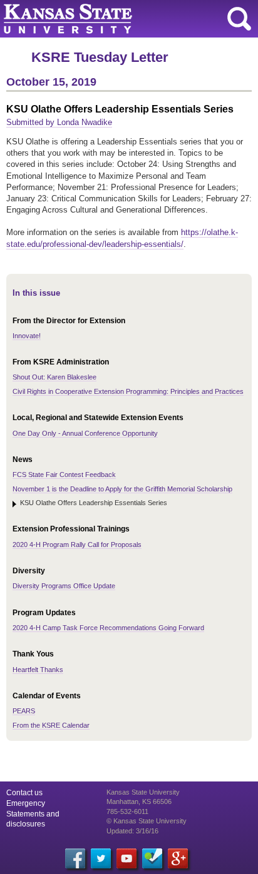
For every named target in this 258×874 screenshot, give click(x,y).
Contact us (24, 792)
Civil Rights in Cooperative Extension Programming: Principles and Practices (128, 391)
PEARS (24, 711)
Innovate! (27, 335)
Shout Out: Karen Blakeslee (54, 377)
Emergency (25, 803)
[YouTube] (126, 858)
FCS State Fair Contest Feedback (64, 474)
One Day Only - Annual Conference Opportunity (85, 433)
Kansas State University (114, 19)
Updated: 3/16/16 (132, 831)
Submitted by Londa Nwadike (59, 122)
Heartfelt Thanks (38, 669)
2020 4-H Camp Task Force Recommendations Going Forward (108, 627)
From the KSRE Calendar (51, 725)
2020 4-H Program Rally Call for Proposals (77, 544)
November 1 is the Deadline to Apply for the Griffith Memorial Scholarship (122, 489)
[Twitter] (101, 858)
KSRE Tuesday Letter (99, 57)
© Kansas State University (146, 821)
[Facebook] (75, 858)
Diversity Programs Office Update (64, 586)
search (239, 18)
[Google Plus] (178, 858)
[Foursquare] (152, 858)
